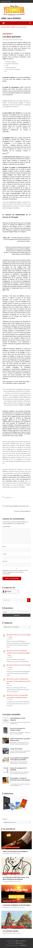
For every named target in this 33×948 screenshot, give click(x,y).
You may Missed (8, 829)
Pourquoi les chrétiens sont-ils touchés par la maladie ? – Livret (18, 653)
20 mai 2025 (6, 853)
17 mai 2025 (6, 881)
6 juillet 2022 (6, 933)
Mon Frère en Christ (17, 39)
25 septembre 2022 (8, 907)
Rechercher (28, 600)
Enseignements (7, 34)
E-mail (5, 554)
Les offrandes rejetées (10, 931)
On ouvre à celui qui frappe (21, 511)
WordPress (23, 945)
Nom (4, 546)
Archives (5, 819)
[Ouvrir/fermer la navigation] (3, 23)
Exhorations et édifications (11, 847)
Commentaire (7, 526)
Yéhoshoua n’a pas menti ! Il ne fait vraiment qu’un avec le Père (18, 681)
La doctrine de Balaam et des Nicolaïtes (16, 905)
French (8, 591)
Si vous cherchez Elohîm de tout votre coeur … (17, 506)
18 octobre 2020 (7, 39)
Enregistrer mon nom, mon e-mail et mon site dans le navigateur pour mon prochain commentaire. (15, 572)
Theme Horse (19, 943)
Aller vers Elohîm (11, 18)
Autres (5, 927)
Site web (5, 561)
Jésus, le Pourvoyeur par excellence (15, 851)
